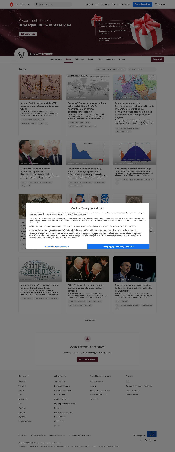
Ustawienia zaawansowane (57, 247)
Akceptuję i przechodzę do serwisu (118, 247)
